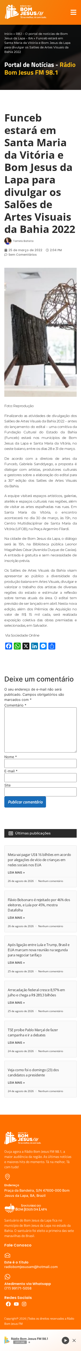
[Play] (65, 1340)
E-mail (10, 771)
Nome (10, 757)
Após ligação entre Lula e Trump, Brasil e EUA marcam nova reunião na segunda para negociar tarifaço (39, 949)
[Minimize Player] (74, 1340)
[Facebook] (8, 1304)
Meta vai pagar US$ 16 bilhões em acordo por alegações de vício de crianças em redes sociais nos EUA (39, 859)
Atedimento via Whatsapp (27, 1283)
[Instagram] (24, 1304)
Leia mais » (16, 872)
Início (8, 34)
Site (7, 785)
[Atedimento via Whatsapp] (7, 1277)
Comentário (15, 705)
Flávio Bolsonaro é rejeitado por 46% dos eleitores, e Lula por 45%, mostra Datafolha (39, 904)
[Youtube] (16, 1304)
